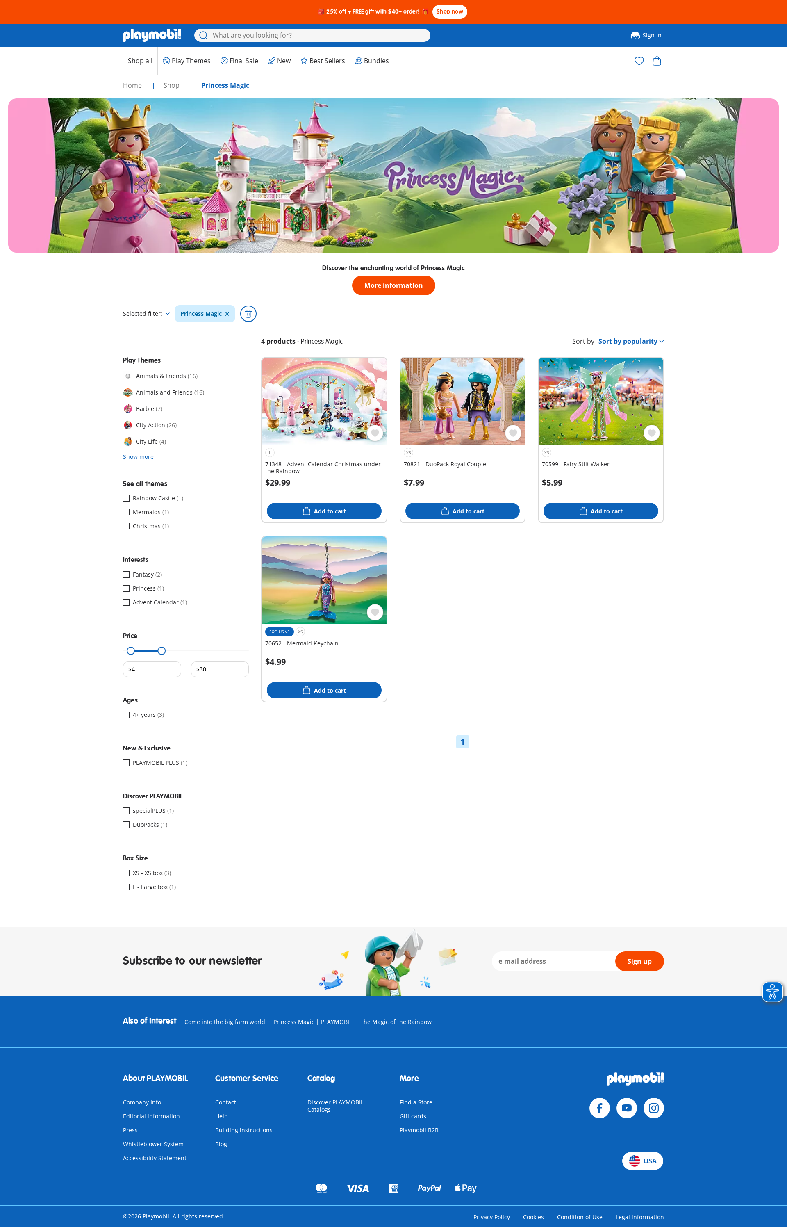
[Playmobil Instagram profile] (654, 1108)
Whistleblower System (153, 1144)
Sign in (652, 35)
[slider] (131, 651)
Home (133, 85)
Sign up (640, 961)
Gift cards (413, 1116)
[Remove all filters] (248, 314)
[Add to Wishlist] (375, 433)
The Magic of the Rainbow (396, 1022)
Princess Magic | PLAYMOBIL (312, 1022)
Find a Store (416, 1102)
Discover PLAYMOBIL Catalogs (335, 1105)
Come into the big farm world (224, 1022)
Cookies (533, 1217)
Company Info (142, 1102)
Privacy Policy (491, 1217)
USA (650, 1160)
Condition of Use (580, 1217)
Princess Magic (201, 313)
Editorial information (151, 1116)
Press (130, 1130)
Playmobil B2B (419, 1130)
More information (393, 285)
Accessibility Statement (155, 1158)
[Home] (152, 35)
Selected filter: (142, 313)
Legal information (640, 1217)
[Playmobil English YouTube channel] (626, 1108)
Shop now (450, 11)
